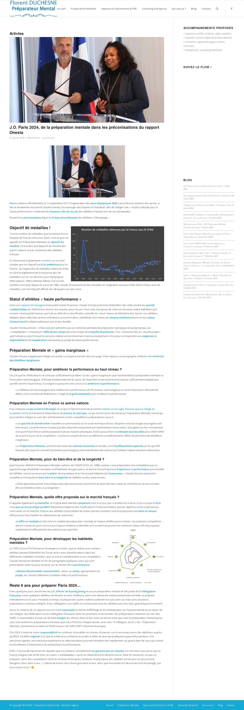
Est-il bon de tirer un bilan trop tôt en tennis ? (203, 186)
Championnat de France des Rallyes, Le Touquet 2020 (207, 205)
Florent (50, 137)
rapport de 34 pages (32, 305)
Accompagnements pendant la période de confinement (207, 195)
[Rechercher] (217, 8)
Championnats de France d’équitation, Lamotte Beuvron (208, 284)
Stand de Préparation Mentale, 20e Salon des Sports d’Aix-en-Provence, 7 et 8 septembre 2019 (206, 264)
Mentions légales (70, 705)
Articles (36, 137)
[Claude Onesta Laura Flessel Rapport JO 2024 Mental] (87, 80)
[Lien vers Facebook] (231, 8)
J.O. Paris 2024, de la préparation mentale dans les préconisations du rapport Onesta (84, 129)
